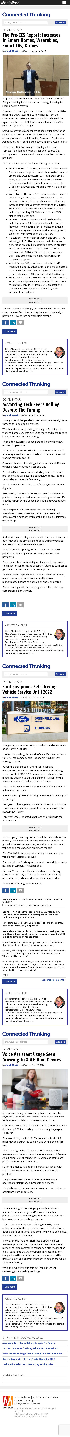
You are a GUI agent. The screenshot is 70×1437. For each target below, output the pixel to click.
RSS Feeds (19, 1400)
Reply (5, 974)
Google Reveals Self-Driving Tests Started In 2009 (28, 1359)
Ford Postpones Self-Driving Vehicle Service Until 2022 (30, 1348)
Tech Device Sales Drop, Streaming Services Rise (28, 1364)
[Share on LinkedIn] (13, 322)
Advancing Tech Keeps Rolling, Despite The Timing (28, 1343)
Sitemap (30, 1400)
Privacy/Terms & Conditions (27, 1403)
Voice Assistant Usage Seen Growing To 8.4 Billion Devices (32, 1353)
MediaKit (37, 1397)
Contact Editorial (51, 1397)
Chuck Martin (12, 51)
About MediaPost (22, 1397)
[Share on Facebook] (5, 322)
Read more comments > (53, 979)
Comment (10, 331)
